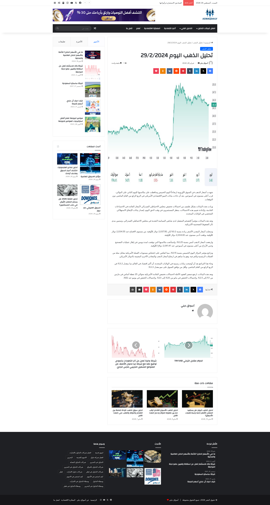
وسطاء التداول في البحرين (93, 486)
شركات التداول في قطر (94, 472)
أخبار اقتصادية (170, 28)
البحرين (70, 457)
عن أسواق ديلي (83, 500)
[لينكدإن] (196, 71)
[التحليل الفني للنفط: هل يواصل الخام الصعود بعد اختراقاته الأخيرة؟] (117, 472)
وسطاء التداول (98, 481)
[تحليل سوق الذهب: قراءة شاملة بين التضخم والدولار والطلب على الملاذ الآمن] (127, 399)
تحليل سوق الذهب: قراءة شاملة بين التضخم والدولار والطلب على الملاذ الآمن (128, 412)
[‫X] (203, 71)
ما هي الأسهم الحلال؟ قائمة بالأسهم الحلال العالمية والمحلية (70, 55)
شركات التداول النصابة (78, 462)
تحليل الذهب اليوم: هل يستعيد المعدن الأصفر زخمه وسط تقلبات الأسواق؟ (199, 412)
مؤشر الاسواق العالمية (173, 3)
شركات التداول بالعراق (95, 467)
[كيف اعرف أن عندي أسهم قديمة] (92, 107)
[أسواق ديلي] (209, 14)
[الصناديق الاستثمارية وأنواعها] (152, 456)
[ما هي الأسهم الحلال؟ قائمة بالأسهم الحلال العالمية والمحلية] (92, 55)
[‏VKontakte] (169, 71)
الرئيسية (207, 42)
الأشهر (96, 41)
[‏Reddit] (176, 71)
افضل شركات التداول (206, 28)
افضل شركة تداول (97, 457)
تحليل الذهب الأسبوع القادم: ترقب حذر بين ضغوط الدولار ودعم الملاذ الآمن (163, 412)
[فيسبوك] (210, 71)
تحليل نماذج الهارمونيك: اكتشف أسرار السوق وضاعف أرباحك (67, 170)
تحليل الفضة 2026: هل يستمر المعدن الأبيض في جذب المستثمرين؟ (67, 202)
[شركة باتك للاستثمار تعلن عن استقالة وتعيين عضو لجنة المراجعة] (92, 72)
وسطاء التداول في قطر (72, 486)
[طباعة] (132, 289)
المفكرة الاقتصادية (152, 28)
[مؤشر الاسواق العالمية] (90, 163)
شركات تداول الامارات (74, 472)
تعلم (138, 28)
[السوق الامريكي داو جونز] (90, 194)
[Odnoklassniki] (163, 71)
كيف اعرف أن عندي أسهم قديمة (75, 102)
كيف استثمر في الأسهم (95, 476)
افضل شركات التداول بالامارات (80, 453)
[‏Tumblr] (190, 71)
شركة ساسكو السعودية (72, 83)
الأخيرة (79, 41)
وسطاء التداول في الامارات (79, 481)
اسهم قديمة (99, 453)
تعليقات (61, 41)
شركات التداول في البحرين (73, 467)
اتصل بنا (129, 28)
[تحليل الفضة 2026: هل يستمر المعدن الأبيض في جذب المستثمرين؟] (67, 190)
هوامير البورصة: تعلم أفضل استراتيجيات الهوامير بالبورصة (70, 119)
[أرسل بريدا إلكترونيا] (199, 63)
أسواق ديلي (204, 63)
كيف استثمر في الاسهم (75, 476)
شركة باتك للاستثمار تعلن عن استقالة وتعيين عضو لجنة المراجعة (71, 69)
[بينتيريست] (183, 71)
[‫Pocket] (156, 71)
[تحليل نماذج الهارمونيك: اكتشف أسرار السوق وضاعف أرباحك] (67, 158)
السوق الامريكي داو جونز (91, 209)
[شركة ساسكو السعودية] (92, 89)
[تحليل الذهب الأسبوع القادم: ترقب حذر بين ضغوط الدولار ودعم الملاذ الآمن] (162, 399)
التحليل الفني (186, 28)
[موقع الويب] (192, 310)
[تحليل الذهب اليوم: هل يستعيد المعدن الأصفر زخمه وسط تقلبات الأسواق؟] (197, 399)
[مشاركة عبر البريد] (139, 289)
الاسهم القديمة (81, 457)
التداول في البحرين (96, 462)
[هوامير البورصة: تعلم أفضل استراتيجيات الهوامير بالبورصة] (92, 124)
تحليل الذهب (198, 42)
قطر (61, 472)
